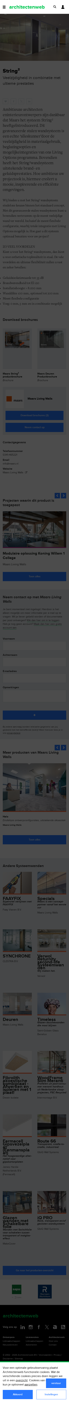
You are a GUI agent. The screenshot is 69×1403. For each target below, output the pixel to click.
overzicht (22, 1380)
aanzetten (30, 1384)
